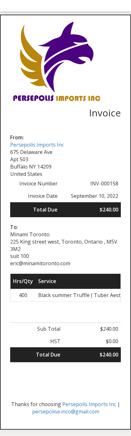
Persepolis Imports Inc (37, 144)
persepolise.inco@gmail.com (65, 411)
